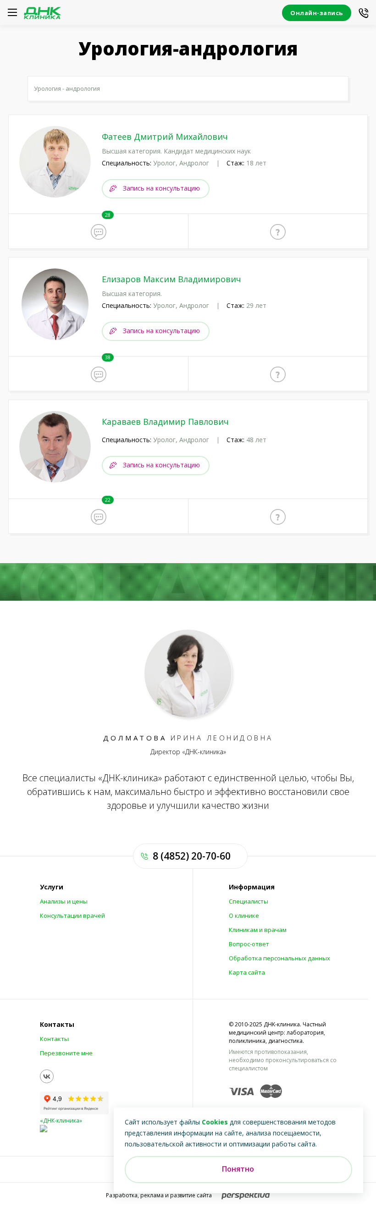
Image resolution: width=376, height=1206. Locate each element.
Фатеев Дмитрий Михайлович (165, 136)
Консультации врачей (72, 915)
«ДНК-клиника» (61, 1120)
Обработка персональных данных (279, 958)
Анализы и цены (64, 901)
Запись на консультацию (161, 188)
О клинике (244, 915)
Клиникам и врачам (258, 930)
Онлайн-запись (316, 13)
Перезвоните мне (66, 1053)
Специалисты (248, 901)
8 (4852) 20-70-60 (192, 856)
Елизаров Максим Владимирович (171, 279)
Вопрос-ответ (249, 944)
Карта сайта (247, 972)
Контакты (54, 1039)
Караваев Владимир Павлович (165, 421)
